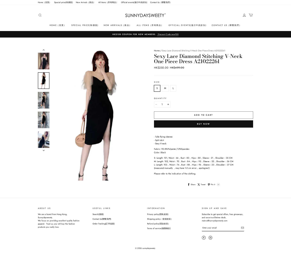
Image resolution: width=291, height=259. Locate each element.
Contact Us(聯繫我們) (102, 219)
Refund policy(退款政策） (158, 223)
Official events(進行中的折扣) (134, 2)
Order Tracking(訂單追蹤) (104, 223)
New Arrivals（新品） (85, 2)
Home (157, 50)
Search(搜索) (98, 214)
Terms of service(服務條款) (159, 228)
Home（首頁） (44, 2)
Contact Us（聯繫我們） (161, 2)
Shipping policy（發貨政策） (160, 219)
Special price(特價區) (63, 2)
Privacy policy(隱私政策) (158, 214)
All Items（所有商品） (108, 2)
